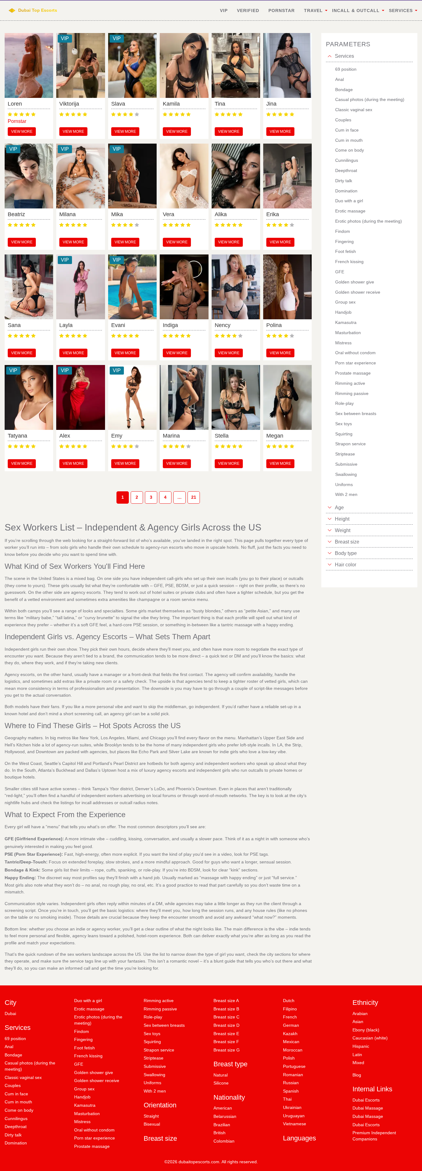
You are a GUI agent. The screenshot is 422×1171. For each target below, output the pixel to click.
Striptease (153, 1058)
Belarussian (224, 1116)
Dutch (288, 1000)
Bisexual (152, 1124)
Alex (64, 436)
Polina (274, 325)
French (290, 1016)
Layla (66, 325)
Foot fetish (84, 1047)
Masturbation (87, 1113)
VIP (224, 10)
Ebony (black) (365, 1029)
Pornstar (281, 10)
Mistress (82, 1121)
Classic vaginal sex (23, 1077)
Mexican (291, 1041)
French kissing (88, 1055)
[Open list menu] (329, 507)
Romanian (293, 1074)
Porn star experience (94, 1137)
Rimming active (159, 1000)
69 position (15, 1038)
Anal (9, 1046)
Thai (287, 1099)
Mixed (358, 1062)
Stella (222, 436)
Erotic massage (89, 1008)
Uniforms (152, 1082)
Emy (116, 436)
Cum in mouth (18, 1101)
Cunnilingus (16, 1118)
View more (21, 131)
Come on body (19, 1110)
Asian (357, 1021)
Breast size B (226, 1008)
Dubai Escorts (366, 1100)
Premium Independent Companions (374, 1135)
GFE (78, 1064)
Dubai (10, 1013)
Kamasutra (84, 1105)
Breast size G (226, 1049)
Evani (118, 325)
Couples (13, 1085)
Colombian (223, 1141)
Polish (289, 1058)
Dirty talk (13, 1134)
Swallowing (154, 1074)
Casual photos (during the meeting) (30, 1066)
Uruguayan (294, 1115)
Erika (272, 214)
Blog (356, 1074)
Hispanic (360, 1046)
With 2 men (155, 1091)
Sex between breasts (164, 1025)
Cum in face (16, 1093)
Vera (168, 214)
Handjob (82, 1096)
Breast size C (226, 1016)
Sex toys (152, 1033)
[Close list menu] (329, 56)
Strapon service (159, 1049)
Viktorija (69, 104)
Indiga (170, 325)
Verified (248, 10)
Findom (81, 1031)
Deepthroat (16, 1126)
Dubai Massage (367, 1108)
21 (193, 497)
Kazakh (290, 1033)
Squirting (152, 1041)
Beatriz (16, 214)
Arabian (360, 1013)
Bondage (13, 1054)
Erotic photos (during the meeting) (98, 1020)
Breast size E (226, 1033)
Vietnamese (294, 1123)
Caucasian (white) (370, 1037)
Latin (357, 1054)
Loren (15, 104)
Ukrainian (292, 1107)
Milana (67, 214)
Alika (221, 214)
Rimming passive (160, 1008)
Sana (14, 325)
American (222, 1108)
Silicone (221, 1083)
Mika (117, 214)
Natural (220, 1074)
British (219, 1132)
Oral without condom (94, 1129)
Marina (171, 436)
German (291, 1025)
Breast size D (226, 1025)
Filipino (290, 1008)
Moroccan (292, 1049)
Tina (220, 104)
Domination (16, 1142)
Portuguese (294, 1066)
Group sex (84, 1088)
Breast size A (226, 1000)
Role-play (153, 1016)
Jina (271, 104)
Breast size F (226, 1041)
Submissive (155, 1066)
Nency (222, 325)
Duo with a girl (88, 1000)
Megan (274, 436)
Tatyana (17, 436)
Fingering (83, 1039)
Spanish (291, 1091)
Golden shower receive (96, 1080)
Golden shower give (93, 1072)
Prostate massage (92, 1146)
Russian (291, 1082)
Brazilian (221, 1124)
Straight (151, 1116)
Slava (118, 104)
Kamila (171, 104)
